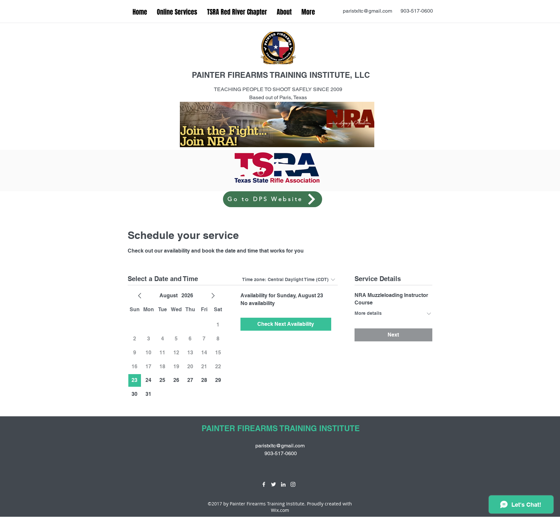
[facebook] (264, 484)
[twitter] (273, 484)
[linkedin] (283, 484)
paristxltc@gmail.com (367, 11)
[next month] (213, 296)
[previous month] (140, 296)
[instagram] (293, 484)
